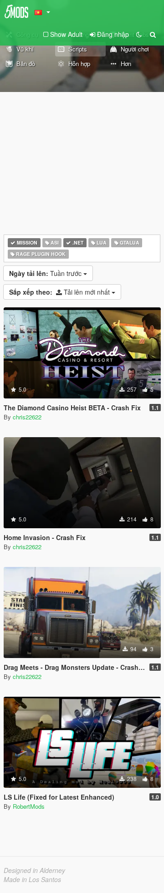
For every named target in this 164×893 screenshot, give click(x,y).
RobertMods (29, 806)
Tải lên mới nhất (60, 291)
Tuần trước (46, 273)
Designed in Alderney (34, 870)
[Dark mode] (139, 34)
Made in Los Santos (32, 879)
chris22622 (27, 417)
